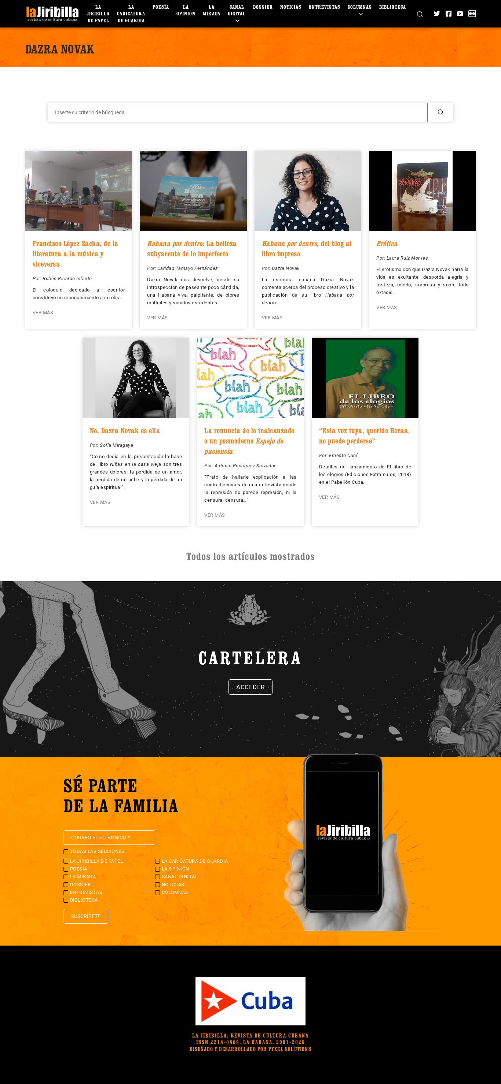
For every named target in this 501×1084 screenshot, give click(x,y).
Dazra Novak (286, 268)
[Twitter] (437, 13)
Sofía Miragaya (116, 445)
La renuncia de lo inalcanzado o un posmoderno (249, 441)
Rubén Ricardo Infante (67, 278)
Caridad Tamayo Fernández (187, 268)
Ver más (43, 312)
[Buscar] (420, 13)
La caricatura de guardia (131, 13)
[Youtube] (460, 13)
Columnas (360, 7)
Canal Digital (237, 10)
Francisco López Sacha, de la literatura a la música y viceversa (75, 253)
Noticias (290, 7)
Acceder (250, 687)
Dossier (263, 7)
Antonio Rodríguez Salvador (245, 465)
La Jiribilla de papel (98, 13)
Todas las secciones (97, 851)
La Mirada (211, 10)
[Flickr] (472, 13)
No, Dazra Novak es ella (125, 430)
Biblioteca (392, 7)
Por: (38, 278)
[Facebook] (448, 13)
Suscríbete (85, 916)
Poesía (161, 7)
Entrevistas (324, 7)
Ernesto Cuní (343, 455)
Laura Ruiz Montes (407, 258)
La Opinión (185, 10)
